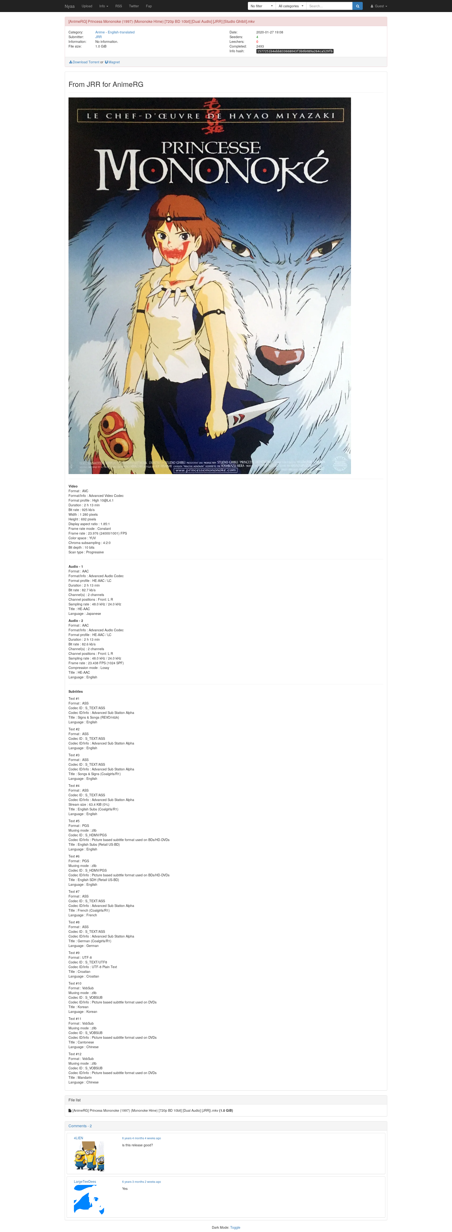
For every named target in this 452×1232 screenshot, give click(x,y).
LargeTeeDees (85, 1181)
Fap (149, 6)
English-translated (121, 32)
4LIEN (78, 1137)
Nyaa (70, 6)
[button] (262, 6)
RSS (118, 6)
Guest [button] (379, 6)
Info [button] (102, 6)
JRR (98, 36)
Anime (100, 32)
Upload (87, 6)
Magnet (114, 62)
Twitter (134, 6)
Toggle (235, 1227)
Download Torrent (86, 62)
